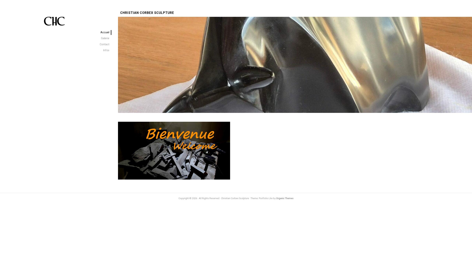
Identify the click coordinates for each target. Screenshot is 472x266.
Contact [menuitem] (104, 44)
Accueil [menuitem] (104, 32)
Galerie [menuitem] (105, 38)
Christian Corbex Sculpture (147, 13)
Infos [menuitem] (106, 50)
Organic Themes (285, 198)
